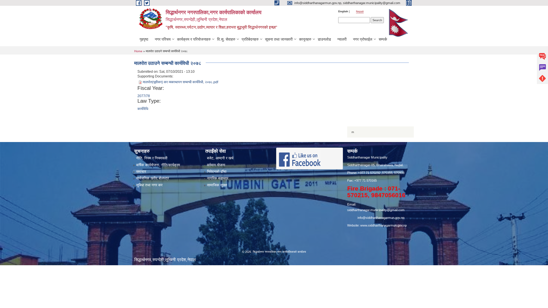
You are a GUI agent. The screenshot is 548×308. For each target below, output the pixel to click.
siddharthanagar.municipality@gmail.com (376, 210)
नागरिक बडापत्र (217, 178)
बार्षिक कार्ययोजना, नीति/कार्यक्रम (158, 165)
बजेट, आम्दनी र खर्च (220, 158)
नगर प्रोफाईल (362, 39)
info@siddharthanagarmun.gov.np (380, 217)
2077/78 (143, 96)
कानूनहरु (305, 39)
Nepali (360, 11)
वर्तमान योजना (216, 165)
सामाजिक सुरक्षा (217, 185)
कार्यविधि (142, 109)
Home (138, 51)
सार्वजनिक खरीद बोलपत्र (152, 178)
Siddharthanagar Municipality (367, 157)
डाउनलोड (324, 39)
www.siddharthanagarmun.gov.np (383, 225)
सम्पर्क (383, 39)
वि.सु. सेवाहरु (226, 39)
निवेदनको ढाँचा (216, 172)
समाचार (141, 172)
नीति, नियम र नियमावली (151, 158)
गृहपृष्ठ (144, 39)
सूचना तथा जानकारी (279, 39)
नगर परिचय (163, 39)
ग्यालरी (342, 39)
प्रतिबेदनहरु (250, 39)
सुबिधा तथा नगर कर (149, 185)
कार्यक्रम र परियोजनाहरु (194, 39)
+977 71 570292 (369, 173)
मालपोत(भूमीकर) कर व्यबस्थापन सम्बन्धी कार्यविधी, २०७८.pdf (180, 82)
